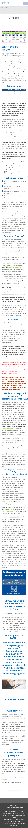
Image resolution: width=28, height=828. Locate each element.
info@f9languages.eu (14, 267)
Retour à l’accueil (14, 806)
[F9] (8, 3)
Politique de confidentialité (15, 808)
